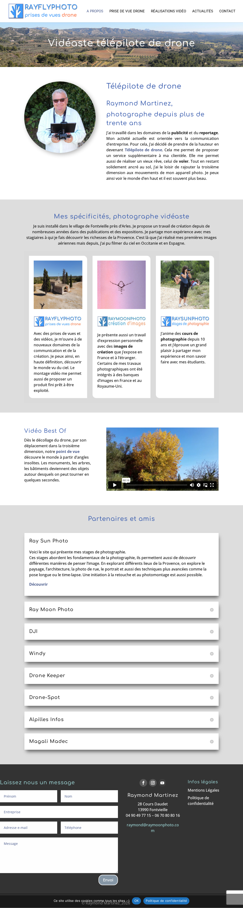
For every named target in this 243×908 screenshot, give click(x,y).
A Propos (95, 11)
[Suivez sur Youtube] (162, 783)
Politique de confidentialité (166, 901)
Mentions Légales (203, 790)
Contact (227, 11)
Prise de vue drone (127, 11)
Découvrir (38, 584)
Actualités (202, 11)
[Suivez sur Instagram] (153, 783)
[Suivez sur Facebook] (143, 783)
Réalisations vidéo (168, 11)
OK (136, 901)
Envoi (108, 880)
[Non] (237, 900)
